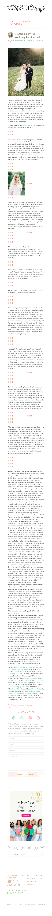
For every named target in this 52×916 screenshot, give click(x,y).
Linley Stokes (18, 671)
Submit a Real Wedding (13, 881)
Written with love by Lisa (22, 706)
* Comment (13, 756)
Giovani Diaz (16, 689)
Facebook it (13, 88)
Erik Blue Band (22, 682)
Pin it (11, 92)
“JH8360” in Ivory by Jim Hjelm (18, 687)
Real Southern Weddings (24, 40)
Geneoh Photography (30, 125)
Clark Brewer (12, 669)
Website (12, 750)
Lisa (11, 40)
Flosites (27, 906)
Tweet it (12, 90)
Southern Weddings (26, 8)
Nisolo (17, 510)
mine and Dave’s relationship (26, 111)
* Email (11, 744)
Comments (26, 712)
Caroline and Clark (34, 290)
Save (11, 86)
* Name (11, 738)
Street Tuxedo (12, 695)
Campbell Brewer (22, 669)
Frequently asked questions (15, 876)
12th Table (28, 680)
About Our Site (13, 885)
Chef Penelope (13, 680)
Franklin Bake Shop (30, 678)
